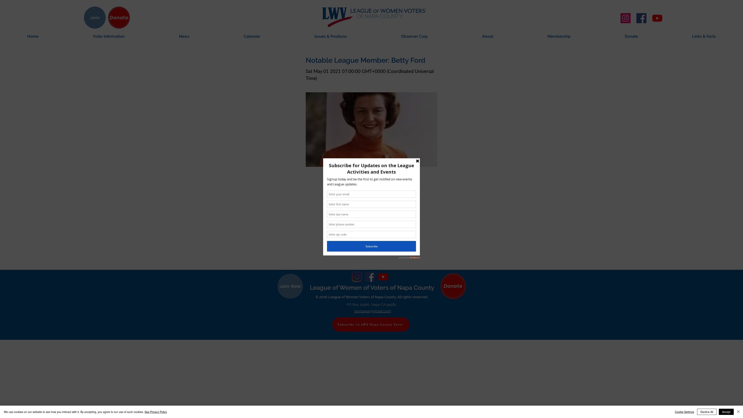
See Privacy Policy (156, 412)
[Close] (738, 412)
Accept (726, 412)
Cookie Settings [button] (684, 412)
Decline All (706, 412)
